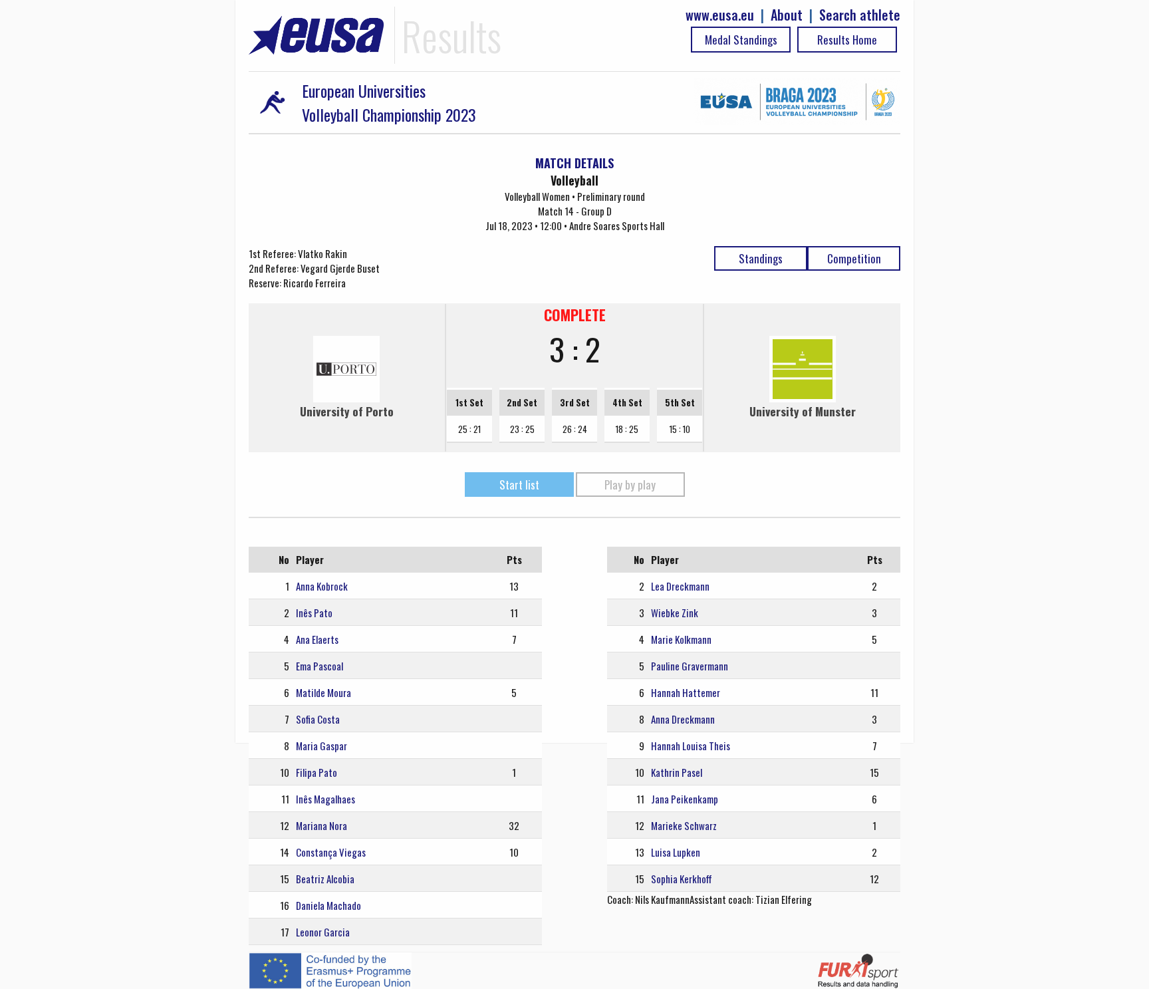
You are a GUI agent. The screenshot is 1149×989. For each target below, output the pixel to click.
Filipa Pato (316, 772)
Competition (854, 258)
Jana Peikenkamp (684, 798)
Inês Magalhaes (325, 798)
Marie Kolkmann (681, 639)
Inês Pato (314, 612)
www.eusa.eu (720, 15)
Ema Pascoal (319, 665)
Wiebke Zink (674, 612)
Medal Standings (741, 39)
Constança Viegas (331, 852)
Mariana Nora (321, 825)
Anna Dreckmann (683, 719)
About (787, 15)
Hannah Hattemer (685, 692)
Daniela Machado (328, 905)
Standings (761, 258)
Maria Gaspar (321, 745)
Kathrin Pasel (676, 772)
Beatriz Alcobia (325, 878)
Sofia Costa (318, 719)
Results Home (847, 39)
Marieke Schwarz (684, 825)
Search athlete (859, 15)
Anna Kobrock (322, 586)
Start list (519, 484)
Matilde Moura (323, 692)
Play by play (630, 484)
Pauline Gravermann (689, 665)
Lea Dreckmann (680, 586)
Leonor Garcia (323, 931)
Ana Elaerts (317, 639)
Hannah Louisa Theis (690, 745)
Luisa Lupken (675, 852)
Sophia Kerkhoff (681, 878)
